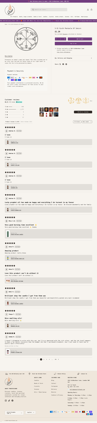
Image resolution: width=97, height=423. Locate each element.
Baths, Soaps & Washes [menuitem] (25, 16)
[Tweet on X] (60, 64)
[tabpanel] (26, 61)
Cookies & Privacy (57, 395)
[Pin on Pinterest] (66, 64)
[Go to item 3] (51, 109)
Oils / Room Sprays (40, 392)
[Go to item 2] (46, 109)
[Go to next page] (59, 359)
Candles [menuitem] (45, 16)
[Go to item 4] (56, 109)
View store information (63, 52)
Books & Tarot (38, 383)
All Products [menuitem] (14, 16)
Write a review (83, 112)
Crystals (37, 386)
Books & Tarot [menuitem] (38, 16)
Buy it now (73, 43)
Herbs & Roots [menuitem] (59, 16)
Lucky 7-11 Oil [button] (15, 165)
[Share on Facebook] (63, 64)
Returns (53, 392)
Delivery (54, 389)
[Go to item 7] (51, 114)
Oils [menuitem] (72, 16)
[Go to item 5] (41, 114)
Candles (36, 380)
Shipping (65, 34)
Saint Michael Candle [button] (17, 303)
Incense (36, 389)
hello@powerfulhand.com (77, 389)
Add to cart (80, 39)
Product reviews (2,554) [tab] (12, 121)
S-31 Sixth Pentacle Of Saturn (16, 24)
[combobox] (49, 9)
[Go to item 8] (56, 114)
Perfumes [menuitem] (77, 16)
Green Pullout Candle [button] (17, 234)
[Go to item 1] (41, 109)
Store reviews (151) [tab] (26, 121)
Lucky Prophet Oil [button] (16, 210)
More (91, 100)
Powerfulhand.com (13, 420)
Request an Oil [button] (15, 326)
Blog (52, 380)
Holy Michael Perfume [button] (17, 281)
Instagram (54, 386)
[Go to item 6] (46, 114)
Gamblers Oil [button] (14, 142)
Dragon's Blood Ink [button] (16, 352)
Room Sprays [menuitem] (84, 16)
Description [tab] (8, 56)
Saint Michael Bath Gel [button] (17, 258)
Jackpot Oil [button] (14, 187)
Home (6, 24)
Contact (53, 383)
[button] (91, 9)
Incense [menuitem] (67, 16)
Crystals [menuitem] (51, 16)
